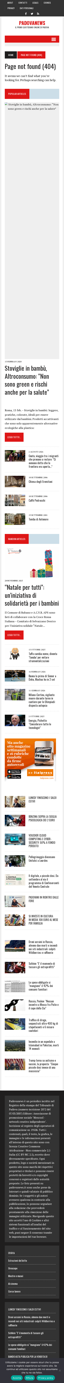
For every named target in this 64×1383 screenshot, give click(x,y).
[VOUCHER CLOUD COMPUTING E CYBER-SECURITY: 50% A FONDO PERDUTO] (15, 843)
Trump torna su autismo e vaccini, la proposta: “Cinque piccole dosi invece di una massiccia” (43, 1065)
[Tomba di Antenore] (15, 522)
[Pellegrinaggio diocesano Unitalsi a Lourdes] (15, 864)
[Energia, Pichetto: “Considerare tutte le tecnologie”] (15, 724)
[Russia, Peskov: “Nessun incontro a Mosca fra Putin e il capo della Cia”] (15, 1008)
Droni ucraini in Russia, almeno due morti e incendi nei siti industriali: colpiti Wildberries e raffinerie (43, 947)
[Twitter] (32, 13)
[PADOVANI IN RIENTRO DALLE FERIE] (15, 905)
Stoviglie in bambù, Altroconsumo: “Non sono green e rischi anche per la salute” (27, 379)
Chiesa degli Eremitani (40, 482)
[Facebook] (26, 13)
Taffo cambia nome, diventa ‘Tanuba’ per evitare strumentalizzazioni (43, 657)
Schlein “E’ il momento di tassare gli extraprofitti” (42, 965)
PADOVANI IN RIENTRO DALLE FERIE (44, 899)
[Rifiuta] (59, 1370)
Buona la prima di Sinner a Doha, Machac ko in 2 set (42, 678)
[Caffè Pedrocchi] (15, 504)
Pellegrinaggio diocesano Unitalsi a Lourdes (42, 859)
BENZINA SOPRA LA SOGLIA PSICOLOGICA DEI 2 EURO (43, 818)
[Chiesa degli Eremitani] (15, 485)
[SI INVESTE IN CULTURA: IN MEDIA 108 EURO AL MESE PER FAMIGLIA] (15, 924)
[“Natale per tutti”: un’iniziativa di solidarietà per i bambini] (32, 576)
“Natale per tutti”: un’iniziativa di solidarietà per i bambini (32, 595)
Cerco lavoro (14, 1291)
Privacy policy (45, 1377)
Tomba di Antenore (38, 519)
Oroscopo (12, 1268)
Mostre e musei (15, 1276)
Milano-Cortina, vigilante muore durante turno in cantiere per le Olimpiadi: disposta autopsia (42, 700)
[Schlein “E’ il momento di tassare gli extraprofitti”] (15, 971)
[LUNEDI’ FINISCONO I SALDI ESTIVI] (15, 805)
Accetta (17, 1377)
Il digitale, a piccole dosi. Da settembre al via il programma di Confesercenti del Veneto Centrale (44, 881)
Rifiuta (29, 1377)
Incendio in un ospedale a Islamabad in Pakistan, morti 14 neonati (44, 1045)
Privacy (11, 8)
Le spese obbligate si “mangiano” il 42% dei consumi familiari (41, 986)
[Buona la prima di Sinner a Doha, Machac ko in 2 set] (15, 679)
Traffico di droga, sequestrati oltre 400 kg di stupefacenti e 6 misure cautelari (43, 1025)
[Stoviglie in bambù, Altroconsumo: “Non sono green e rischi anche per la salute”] (32, 357)
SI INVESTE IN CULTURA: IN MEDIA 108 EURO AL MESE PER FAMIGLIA (43, 919)
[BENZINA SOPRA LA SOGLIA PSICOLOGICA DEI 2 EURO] (15, 824)
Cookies (47, 2)
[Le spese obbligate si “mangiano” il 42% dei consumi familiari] (15, 990)
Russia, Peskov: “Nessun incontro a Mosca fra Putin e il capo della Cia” (44, 1004)
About (10, 2)
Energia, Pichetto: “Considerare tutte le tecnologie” (40, 724)
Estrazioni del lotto (17, 1260)
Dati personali (26, 8)
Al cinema (13, 1283)
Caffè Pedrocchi (37, 500)
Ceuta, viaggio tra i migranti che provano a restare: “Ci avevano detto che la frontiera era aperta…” (44, 461)
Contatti (22, 2)
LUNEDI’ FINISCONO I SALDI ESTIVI (42, 799)
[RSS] (38, 13)
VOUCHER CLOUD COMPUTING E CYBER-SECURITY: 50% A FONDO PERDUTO (42, 840)
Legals (35, 2)
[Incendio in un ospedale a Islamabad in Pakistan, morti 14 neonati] (15, 1049)
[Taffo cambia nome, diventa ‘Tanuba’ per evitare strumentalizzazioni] (15, 657)
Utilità (11, 1253)
